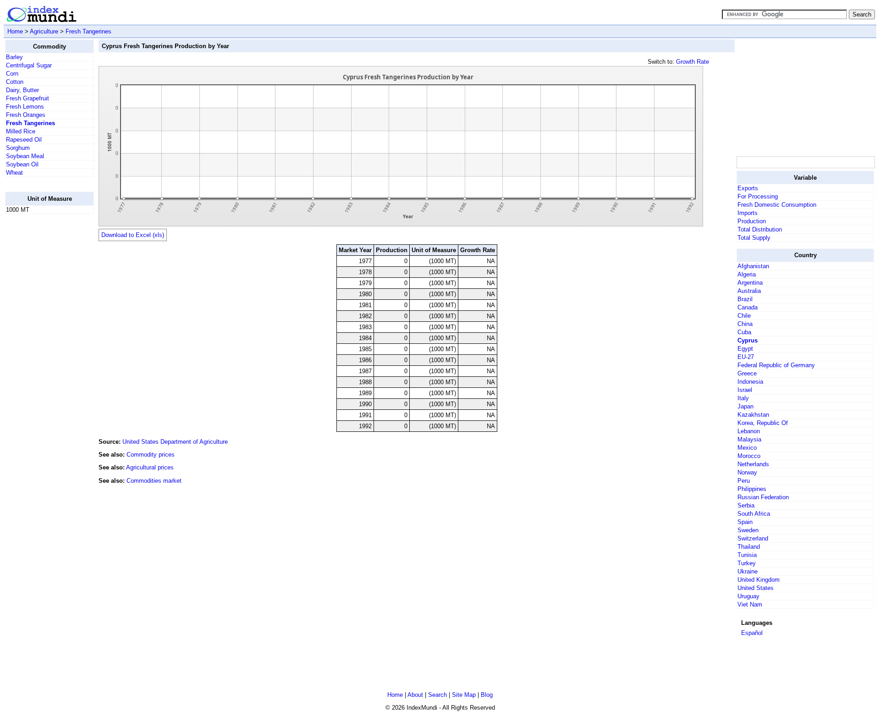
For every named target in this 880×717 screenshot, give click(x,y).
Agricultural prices (150, 467)
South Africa (753, 513)
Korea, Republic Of (762, 422)
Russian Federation (763, 497)
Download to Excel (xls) (132, 235)
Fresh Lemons (25, 106)
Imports (747, 213)
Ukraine (747, 571)
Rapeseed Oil (24, 139)
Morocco (748, 455)
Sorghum (18, 147)
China (745, 323)
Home (15, 31)
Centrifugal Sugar (29, 65)
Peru (743, 480)
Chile (744, 315)
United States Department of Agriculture (175, 441)
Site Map (464, 694)
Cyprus (747, 340)
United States (755, 588)
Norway (747, 472)
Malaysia (749, 439)
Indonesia (750, 381)
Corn (12, 73)
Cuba (744, 332)
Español (752, 632)
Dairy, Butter (22, 90)
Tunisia (747, 555)
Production (751, 221)
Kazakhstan (753, 414)
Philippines (751, 488)
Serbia (745, 505)
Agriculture (44, 31)
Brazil (745, 299)
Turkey (746, 563)
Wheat (14, 172)
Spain (745, 521)
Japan (745, 406)
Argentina (750, 282)
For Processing (757, 196)
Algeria (746, 274)
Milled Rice (20, 131)
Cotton (14, 81)
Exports (747, 188)
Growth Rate (692, 61)
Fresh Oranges (25, 114)
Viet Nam (749, 604)
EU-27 (745, 356)
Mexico (747, 447)
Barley (14, 57)
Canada (747, 307)
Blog (487, 694)
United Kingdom (758, 579)
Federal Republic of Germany (776, 365)
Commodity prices (150, 454)
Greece (747, 373)
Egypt (745, 348)
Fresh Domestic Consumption (776, 204)
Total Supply (753, 237)
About (415, 694)
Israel (744, 389)
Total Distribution (759, 229)
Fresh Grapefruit (27, 98)
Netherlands (753, 464)
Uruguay (748, 596)
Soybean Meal (25, 156)
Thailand (748, 546)
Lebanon (748, 431)
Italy (743, 398)
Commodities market (154, 480)
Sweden (748, 530)
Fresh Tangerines (88, 31)
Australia (749, 290)
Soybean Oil (22, 164)
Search (437, 694)
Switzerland (752, 538)
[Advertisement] (41, 358)
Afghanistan (753, 266)
